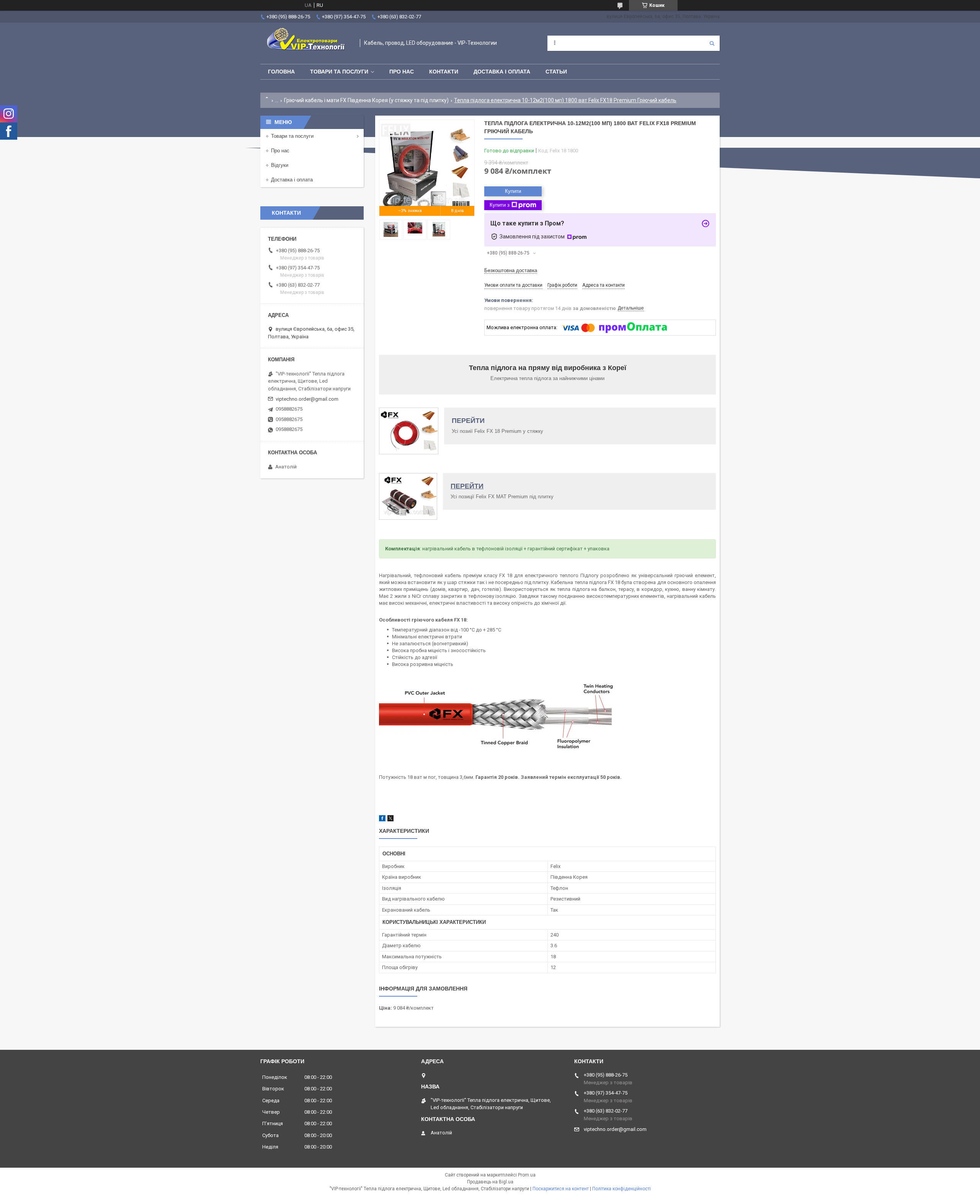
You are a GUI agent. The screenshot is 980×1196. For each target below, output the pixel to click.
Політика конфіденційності (621, 1188)
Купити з (500, 205)
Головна (281, 72)
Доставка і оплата (502, 72)
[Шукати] (712, 43)
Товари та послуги (339, 72)
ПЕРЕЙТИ (468, 420)
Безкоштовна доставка (510, 270)
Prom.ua (527, 1175)
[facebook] (382, 819)
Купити (513, 191)
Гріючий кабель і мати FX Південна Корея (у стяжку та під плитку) (366, 100)
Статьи (556, 72)
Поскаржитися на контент (560, 1188)
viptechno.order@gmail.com (307, 399)
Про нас (401, 72)
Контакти (443, 72)
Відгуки (279, 165)
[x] (390, 819)
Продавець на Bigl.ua (490, 1182)
